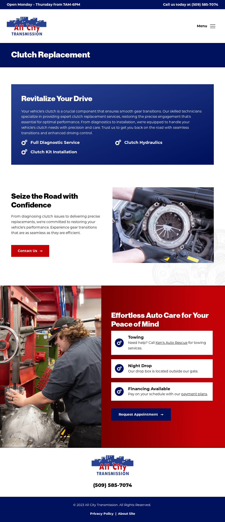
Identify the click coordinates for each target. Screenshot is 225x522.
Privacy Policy (102, 514)
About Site (126, 514)
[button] (206, 26)
